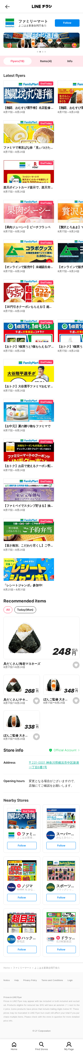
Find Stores (41, 1049)
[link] (9, 23)
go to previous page (7, 6)
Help (16, 980)
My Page (69, 1049)
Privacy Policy (30, 980)
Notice (6, 980)
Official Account (65, 750)
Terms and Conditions (52, 980)
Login (70, 980)
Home (14, 1049)
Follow (67, 24)
